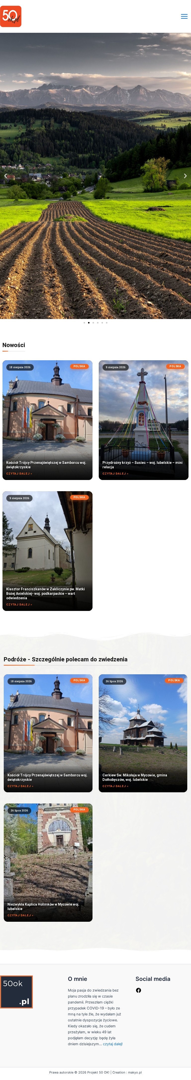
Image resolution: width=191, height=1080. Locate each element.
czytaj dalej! (113, 1044)
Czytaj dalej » (19, 473)
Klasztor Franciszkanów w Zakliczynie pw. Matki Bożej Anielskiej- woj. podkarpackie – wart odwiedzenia (45, 593)
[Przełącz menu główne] (184, 16)
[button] (5, 176)
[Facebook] (139, 992)
